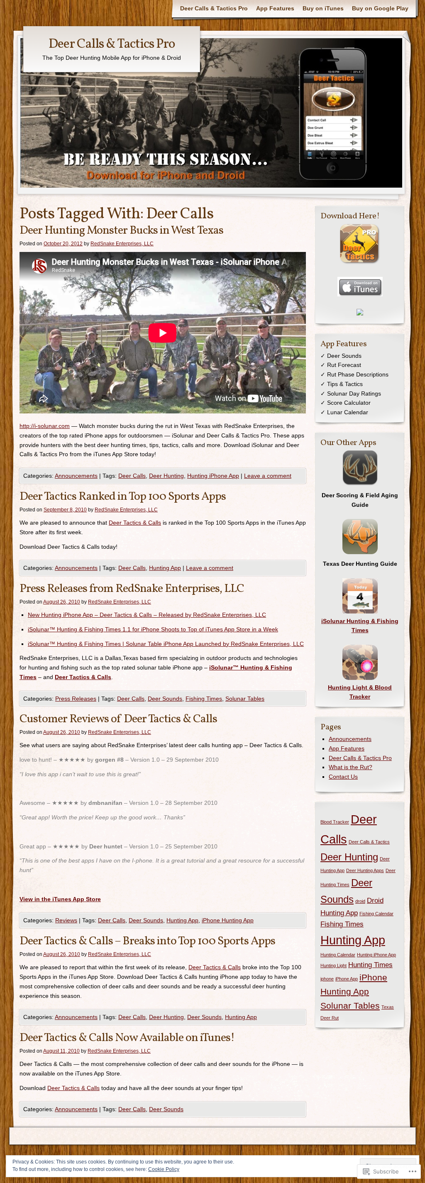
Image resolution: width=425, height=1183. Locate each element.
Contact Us (343, 776)
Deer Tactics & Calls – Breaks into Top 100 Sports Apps (147, 941)
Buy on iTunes (323, 8)
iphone (327, 978)
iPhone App (346, 978)
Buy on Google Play (380, 8)
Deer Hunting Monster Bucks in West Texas (121, 230)
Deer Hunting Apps (365, 870)
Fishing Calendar (376, 913)
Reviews (66, 920)
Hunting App (165, 568)
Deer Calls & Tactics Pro (214, 8)
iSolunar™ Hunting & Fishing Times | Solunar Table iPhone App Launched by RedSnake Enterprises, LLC (166, 643)
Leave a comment (267, 475)
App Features (275, 8)
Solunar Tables (244, 698)
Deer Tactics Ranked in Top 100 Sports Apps (123, 497)
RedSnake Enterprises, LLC (122, 244)
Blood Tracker (334, 821)
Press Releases (75, 698)
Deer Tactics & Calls (135, 522)
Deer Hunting (166, 475)
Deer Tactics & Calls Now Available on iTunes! (127, 1038)
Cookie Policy (163, 1169)
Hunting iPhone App (213, 475)
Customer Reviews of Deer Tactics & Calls (118, 719)
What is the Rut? (350, 767)
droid (360, 901)
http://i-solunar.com (45, 426)
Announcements (76, 475)
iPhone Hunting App (228, 920)
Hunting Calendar (337, 954)
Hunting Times (370, 965)
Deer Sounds (165, 698)
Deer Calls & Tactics (369, 841)
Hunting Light (333, 965)
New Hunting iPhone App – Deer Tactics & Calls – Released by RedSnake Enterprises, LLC (147, 614)
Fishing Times (204, 698)
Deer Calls (132, 475)
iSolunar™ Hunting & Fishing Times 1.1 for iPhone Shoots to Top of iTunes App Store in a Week (153, 629)
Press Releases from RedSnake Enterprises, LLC (132, 589)
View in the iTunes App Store (60, 899)
